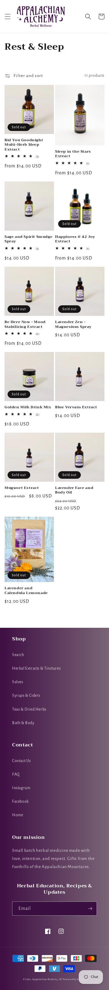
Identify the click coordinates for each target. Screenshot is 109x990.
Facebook (20, 801)
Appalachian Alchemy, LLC (47, 979)
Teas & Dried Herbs (29, 709)
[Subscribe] (90, 908)
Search (18, 655)
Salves (17, 682)
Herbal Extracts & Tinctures (36, 668)
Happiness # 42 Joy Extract (75, 239)
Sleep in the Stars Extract (73, 154)
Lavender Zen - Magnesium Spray (73, 324)
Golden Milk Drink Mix (28, 407)
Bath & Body (23, 723)
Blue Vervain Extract (76, 407)
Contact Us (21, 761)
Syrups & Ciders (26, 695)
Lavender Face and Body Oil (74, 490)
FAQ (16, 774)
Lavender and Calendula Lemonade (26, 590)
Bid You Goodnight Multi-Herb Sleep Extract (24, 145)
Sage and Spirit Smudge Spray (28, 239)
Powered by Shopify (74, 979)
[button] (7, 16)
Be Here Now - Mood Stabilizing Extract (25, 324)
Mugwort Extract (22, 488)
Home (17, 815)
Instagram (21, 788)
